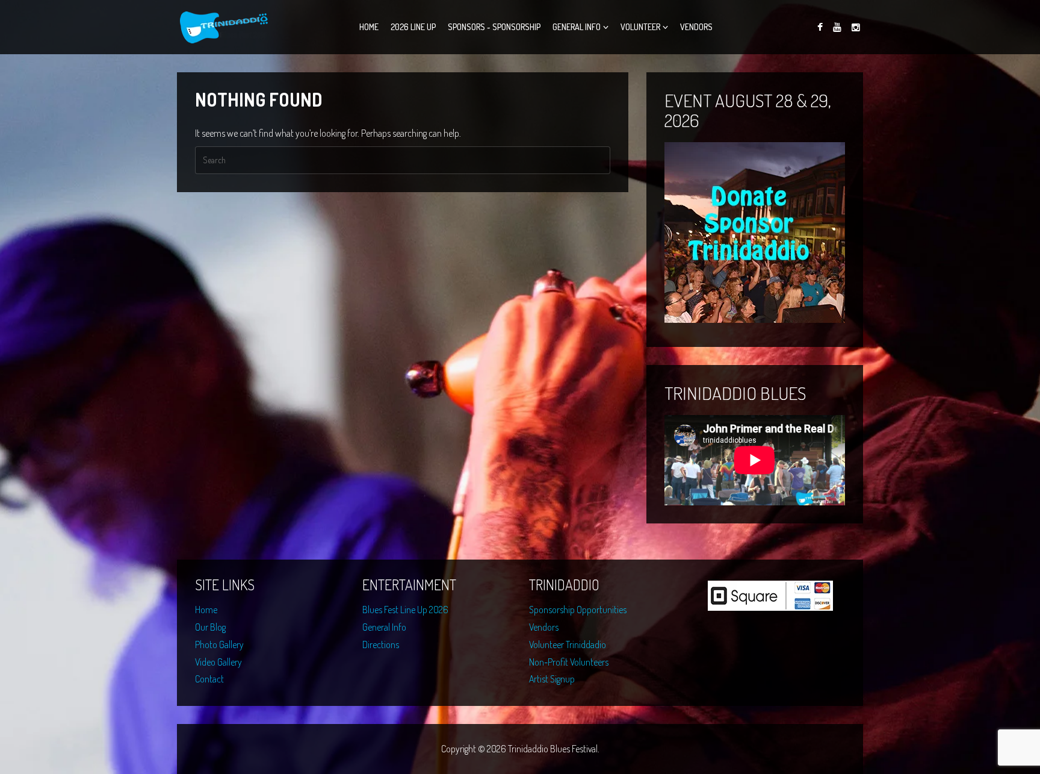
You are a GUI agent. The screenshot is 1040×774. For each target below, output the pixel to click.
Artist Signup (552, 679)
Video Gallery (218, 662)
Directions (380, 644)
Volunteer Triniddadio (567, 644)
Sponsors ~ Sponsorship (494, 27)
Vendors (696, 27)
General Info (576, 27)
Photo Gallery (219, 644)
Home (369, 27)
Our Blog (210, 627)
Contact (209, 679)
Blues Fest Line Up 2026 (405, 610)
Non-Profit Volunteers (568, 662)
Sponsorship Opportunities (578, 610)
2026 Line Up (413, 27)
